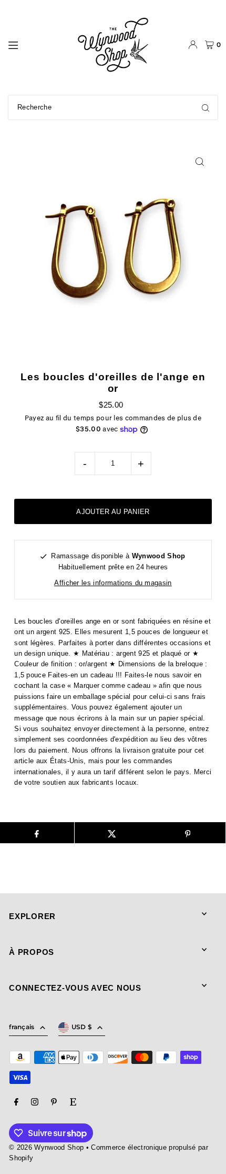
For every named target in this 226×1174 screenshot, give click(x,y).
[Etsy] (73, 1102)
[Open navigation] (36, 44)
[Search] (205, 107)
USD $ (82, 1027)
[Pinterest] (54, 1102)
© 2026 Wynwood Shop (46, 1147)
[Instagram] (34, 1102)
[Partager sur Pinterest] (187, 832)
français (21, 1027)
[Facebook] (16, 1102)
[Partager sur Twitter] (112, 832)
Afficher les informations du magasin (112, 583)
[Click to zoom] (200, 161)
